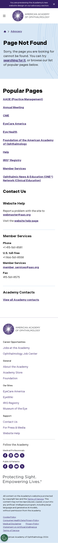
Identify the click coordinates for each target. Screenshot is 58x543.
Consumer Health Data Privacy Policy (21, 520)
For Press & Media (14, 427)
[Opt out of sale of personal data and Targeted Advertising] (4, 538)
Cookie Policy (9, 517)
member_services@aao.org (21, 267)
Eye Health (10, 132)
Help (6, 152)
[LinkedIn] (11, 455)
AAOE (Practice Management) (23, 99)
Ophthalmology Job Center (20, 353)
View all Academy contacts (21, 299)
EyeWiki (8, 397)
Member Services (14, 168)
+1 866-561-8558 (13, 257)
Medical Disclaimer (12, 524)
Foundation (10, 378)
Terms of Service (35, 499)
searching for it (14, 60)
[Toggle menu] (4, 16)
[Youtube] (16, 455)
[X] (22, 455)
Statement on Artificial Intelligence (20, 527)
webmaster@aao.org (17, 214)
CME (6, 115)
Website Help (11, 433)
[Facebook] (5, 455)
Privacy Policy (32, 524)
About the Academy (15, 366)
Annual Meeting (13, 107)
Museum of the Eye (15, 408)
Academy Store (12, 372)
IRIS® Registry (12, 160)
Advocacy (16, 31)
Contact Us (10, 422)
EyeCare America (14, 123)
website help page (26, 221)
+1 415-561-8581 (12, 247)
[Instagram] (11, 466)
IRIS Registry (11, 403)
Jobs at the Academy (16, 348)
